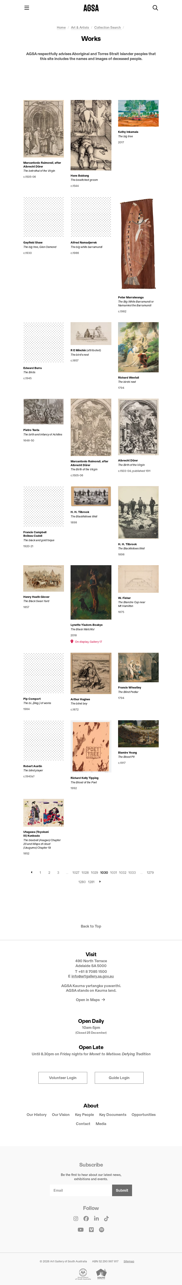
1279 (150, 872)
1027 (76, 872)
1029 (94, 872)
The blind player (33, 770)
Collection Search (108, 27)
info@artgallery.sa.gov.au (92, 976)
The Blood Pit (126, 756)
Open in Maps (88, 1000)
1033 (132, 872)
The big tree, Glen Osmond (39, 247)
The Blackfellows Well (84, 516)
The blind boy (79, 703)
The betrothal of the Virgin (39, 170)
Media (101, 1123)
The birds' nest (127, 381)
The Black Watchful (82, 629)
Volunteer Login (63, 1077)
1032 (122, 872)
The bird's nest (80, 354)
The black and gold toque (38, 540)
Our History (37, 1114)
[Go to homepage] (91, 7)
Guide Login (119, 1077)
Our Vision (61, 1114)
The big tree (125, 136)
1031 (113, 872)
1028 (85, 872)
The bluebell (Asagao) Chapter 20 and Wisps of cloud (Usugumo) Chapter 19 (42, 843)
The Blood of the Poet (84, 782)
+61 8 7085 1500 (92, 971)
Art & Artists (80, 27)
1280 (82, 882)
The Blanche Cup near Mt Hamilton (131, 604)
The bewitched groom (84, 180)
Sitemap (129, 1261)
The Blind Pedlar (128, 692)
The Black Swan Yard (36, 601)
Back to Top (91, 926)
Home (61, 27)
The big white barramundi (86, 247)
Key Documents (112, 1114)
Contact (83, 1123)
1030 (104, 872)
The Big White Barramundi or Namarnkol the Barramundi (136, 303)
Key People (84, 1114)
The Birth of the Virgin (84, 469)
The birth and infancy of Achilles (42, 434)
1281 (91, 882)
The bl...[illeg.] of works (37, 703)
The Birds (29, 372)
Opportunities (144, 1114)
